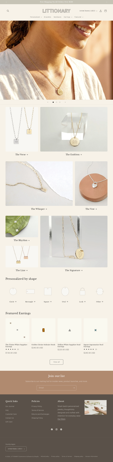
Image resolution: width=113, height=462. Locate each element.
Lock (81, 302)
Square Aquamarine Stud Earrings (93, 345)
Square (46, 302)
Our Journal (10, 406)
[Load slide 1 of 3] (53, 102)
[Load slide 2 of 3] (56, 102)
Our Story (61, 419)
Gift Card (9, 422)
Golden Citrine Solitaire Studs (43, 345)
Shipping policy (78, 456)
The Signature (72, 270)
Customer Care (11, 414)
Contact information (91, 456)
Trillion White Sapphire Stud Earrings (69, 345)
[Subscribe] (73, 387)
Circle (11, 302)
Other (98, 302)
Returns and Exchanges (40, 414)
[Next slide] (65, 102)
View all (56, 362)
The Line (20, 270)
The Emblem (73, 154)
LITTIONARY (14, 456)
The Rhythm (20, 240)
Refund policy (45, 456)
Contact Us (10, 418)
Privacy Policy (37, 406)
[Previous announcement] (6, 2)
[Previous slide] (47, 102)
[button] (8, 10)
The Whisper (38, 209)
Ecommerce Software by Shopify (29, 456)
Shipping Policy (37, 418)
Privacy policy (55, 456)
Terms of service (67, 456)
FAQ (7, 410)
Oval (64, 302)
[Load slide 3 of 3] (59, 102)
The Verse (20, 154)
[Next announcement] (106, 2)
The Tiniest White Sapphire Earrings (16, 345)
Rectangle (29, 302)
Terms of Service (38, 410)
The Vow (90, 209)
